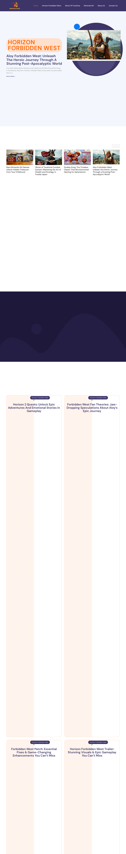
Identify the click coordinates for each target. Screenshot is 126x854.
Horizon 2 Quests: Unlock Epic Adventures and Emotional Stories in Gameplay (34, 407)
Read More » (10, 76)
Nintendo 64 (89, 6)
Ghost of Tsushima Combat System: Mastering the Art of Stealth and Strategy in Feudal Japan (48, 171)
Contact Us (113, 6)
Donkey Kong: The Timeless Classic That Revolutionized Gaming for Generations (76, 169)
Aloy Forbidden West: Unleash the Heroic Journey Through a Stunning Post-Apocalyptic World (34, 60)
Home (35, 6)
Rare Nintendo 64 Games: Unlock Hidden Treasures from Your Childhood (18, 169)
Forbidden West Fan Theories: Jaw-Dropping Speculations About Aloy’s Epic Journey (92, 407)
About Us (101, 6)
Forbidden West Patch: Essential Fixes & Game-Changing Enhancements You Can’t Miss (34, 752)
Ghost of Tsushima (72, 6)
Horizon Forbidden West (51, 6)
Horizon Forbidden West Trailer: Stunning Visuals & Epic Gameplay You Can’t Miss (92, 752)
